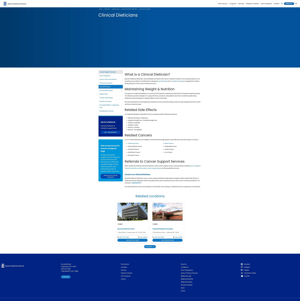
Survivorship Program (106, 90)
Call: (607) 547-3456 (137, 240)
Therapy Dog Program (106, 97)
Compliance (184, 267)
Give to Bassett (266, 4)
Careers (276, 4)
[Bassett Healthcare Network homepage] (15, 3)
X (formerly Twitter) (250, 273)
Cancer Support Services (108, 72)
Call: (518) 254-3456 (172, 240)
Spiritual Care (104, 94)
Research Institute (186, 285)
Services (241, 4)
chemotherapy (162, 81)
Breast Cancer (169, 143)
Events (183, 291)
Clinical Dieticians (105, 86)
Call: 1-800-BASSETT (110, 132)
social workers (142, 168)
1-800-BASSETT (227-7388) (69, 271)
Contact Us (65, 277)
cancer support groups (154, 168)
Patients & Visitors (252, 4)
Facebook (247, 264)
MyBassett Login (186, 276)
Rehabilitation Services (107, 111)
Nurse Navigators (105, 75)
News (183, 288)
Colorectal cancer (133, 143)
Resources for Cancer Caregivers (111, 176)
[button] (296, 4)
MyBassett (289, 3)
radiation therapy (177, 81)
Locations (232, 4)
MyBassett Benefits (187, 279)
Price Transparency (187, 270)
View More (151, 247)
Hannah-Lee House (105, 101)
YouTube (247, 276)
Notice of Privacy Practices (189, 273)
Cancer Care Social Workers (108, 79)
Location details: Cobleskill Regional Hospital (167, 222)
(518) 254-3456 (158, 237)
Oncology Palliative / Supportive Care (109, 106)
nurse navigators (195, 166)
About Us (184, 264)
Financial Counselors (106, 83)
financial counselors (131, 168)
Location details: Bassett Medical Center (132, 222)
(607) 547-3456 (123, 237)
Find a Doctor (223, 4)
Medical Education (186, 282)
